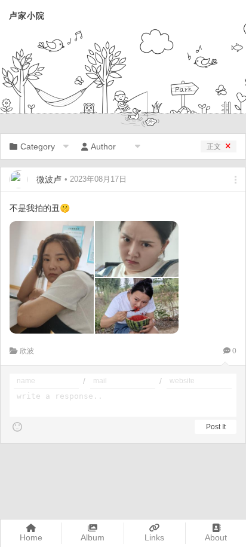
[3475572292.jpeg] (137, 306)
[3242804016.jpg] (137, 249)
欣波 (27, 351)
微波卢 (48, 179)
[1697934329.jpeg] (52, 277)
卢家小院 (27, 15)
